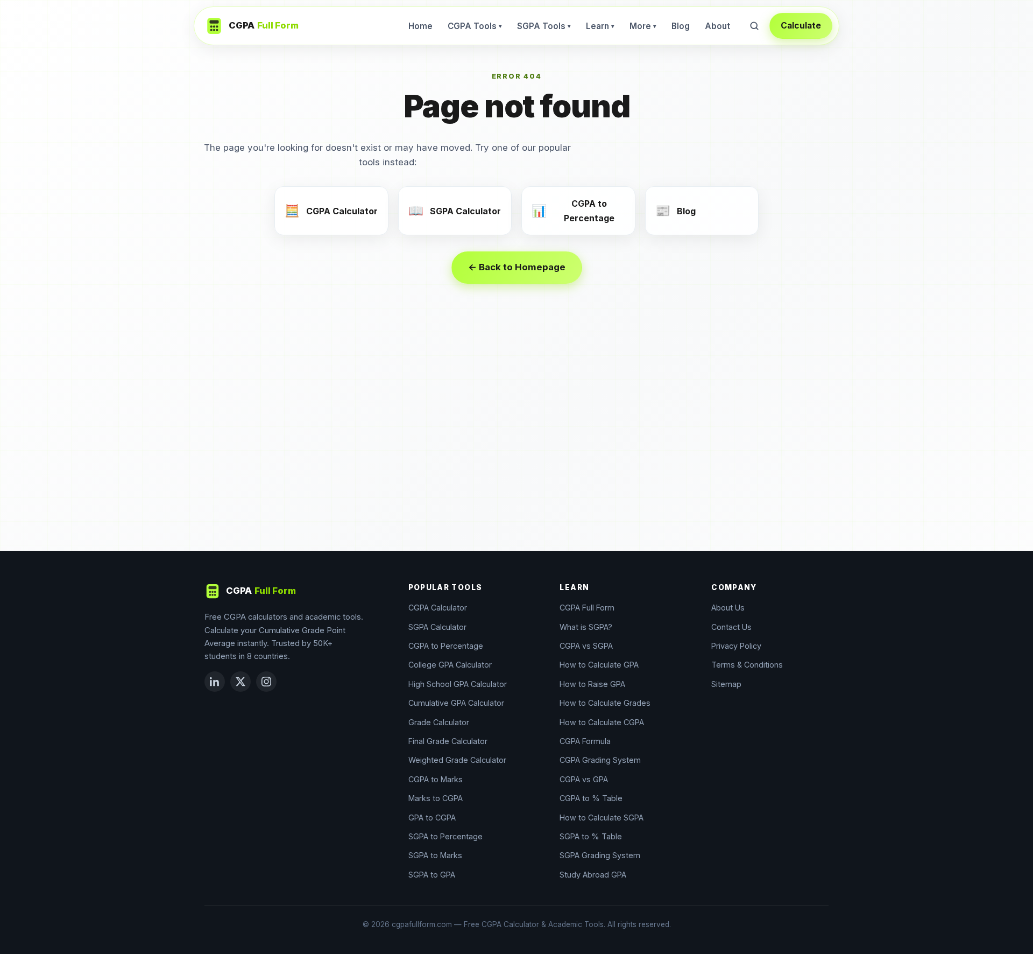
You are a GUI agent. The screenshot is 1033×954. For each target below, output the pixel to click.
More (642, 26)
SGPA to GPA (431, 874)
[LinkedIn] (214, 681)
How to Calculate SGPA (601, 817)
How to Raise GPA (592, 684)
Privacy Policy (736, 645)
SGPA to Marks (435, 855)
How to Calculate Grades (605, 702)
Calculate (801, 25)
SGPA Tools (544, 26)
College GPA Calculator (450, 664)
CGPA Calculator (437, 607)
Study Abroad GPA (593, 874)
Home (420, 26)
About (717, 26)
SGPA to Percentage (445, 836)
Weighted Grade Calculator (457, 759)
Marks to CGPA (435, 798)
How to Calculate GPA (599, 664)
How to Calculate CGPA (602, 722)
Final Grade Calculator (447, 741)
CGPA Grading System (600, 759)
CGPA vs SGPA (586, 645)
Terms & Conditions (747, 664)
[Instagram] (266, 681)
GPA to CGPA (432, 817)
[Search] (754, 26)
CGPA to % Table (591, 798)
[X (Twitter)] (240, 681)
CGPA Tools (475, 26)
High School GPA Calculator (457, 684)
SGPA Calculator (437, 627)
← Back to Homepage (516, 267)
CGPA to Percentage (445, 645)
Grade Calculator (438, 722)
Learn (600, 26)
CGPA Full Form (587, 607)
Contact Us (731, 627)
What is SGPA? (586, 627)
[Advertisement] (516, 443)
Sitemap (726, 684)
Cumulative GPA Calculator (456, 702)
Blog (680, 26)
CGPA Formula (585, 741)
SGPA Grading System (600, 855)
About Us (728, 607)
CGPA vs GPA (584, 779)
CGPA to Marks (435, 779)
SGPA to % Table (591, 836)
